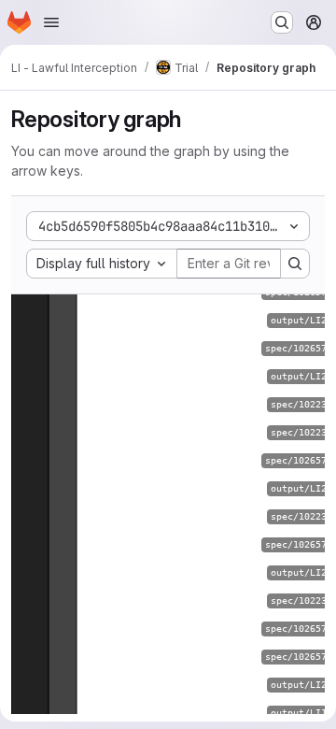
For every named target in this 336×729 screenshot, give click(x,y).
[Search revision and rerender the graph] (295, 264)
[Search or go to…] (282, 22)
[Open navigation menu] (51, 22)
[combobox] (101, 264)
